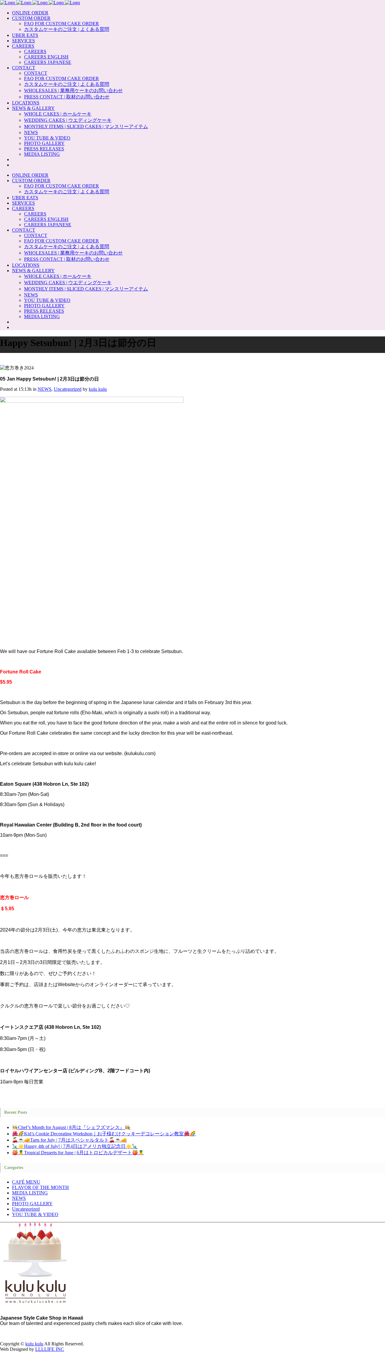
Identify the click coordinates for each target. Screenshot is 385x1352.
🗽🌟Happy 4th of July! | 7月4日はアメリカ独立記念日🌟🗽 (75, 1146)
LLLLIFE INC (49, 1349)
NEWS (44, 389)
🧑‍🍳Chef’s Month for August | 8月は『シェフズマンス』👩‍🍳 (71, 1127)
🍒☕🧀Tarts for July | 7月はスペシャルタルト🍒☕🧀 (69, 1140)
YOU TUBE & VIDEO (35, 1214)
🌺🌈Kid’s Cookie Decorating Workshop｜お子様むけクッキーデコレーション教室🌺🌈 (104, 1133)
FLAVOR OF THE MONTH (40, 1187)
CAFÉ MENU (26, 1182)
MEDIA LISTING (30, 1192)
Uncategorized (68, 389)
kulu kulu (98, 389)
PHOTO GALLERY (32, 1203)
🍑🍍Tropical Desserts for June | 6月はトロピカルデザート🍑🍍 (78, 1152)
